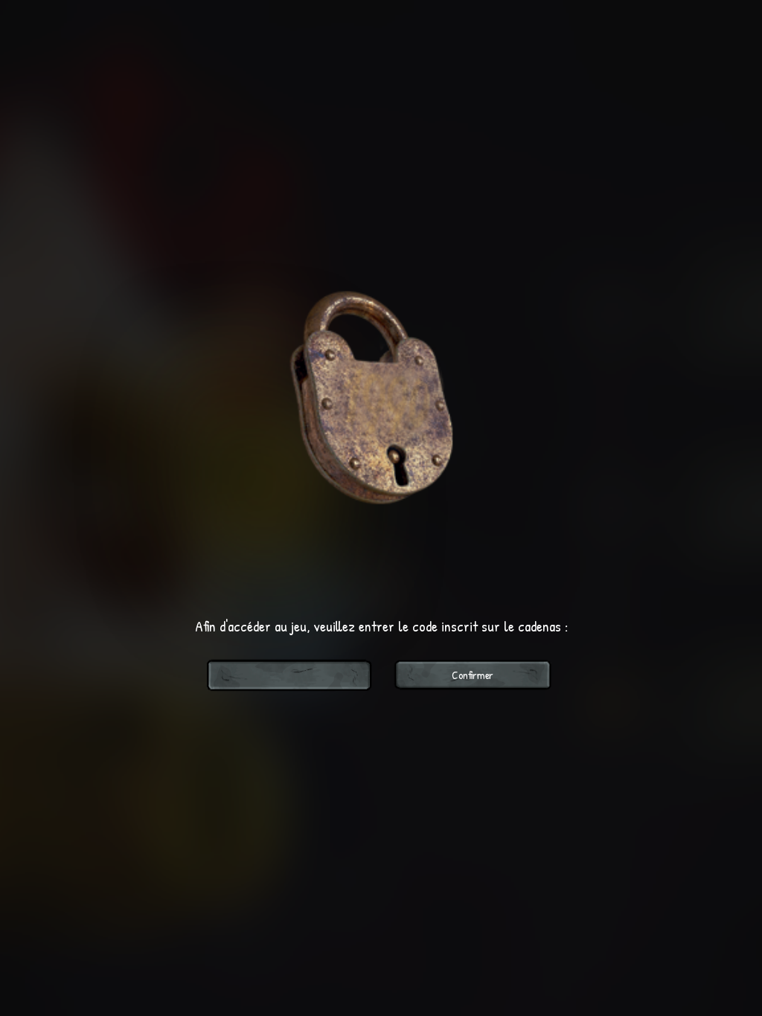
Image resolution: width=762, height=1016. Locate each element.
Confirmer (473, 675)
